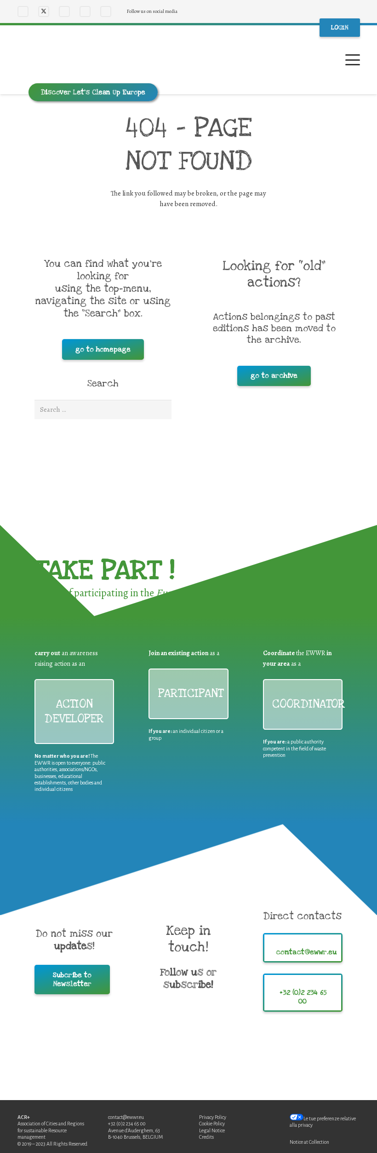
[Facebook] (23, 11)
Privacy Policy (212, 1117)
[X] (43, 11)
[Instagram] (64, 11)
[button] (353, 59)
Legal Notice (212, 1130)
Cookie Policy (212, 1123)
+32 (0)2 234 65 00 (127, 1123)
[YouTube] (85, 11)
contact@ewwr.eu (126, 1117)
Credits (206, 1137)
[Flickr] (105, 11)
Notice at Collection (309, 1142)
